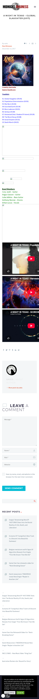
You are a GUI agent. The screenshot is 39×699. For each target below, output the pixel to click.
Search (34, 501)
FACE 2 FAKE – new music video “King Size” (17, 653)
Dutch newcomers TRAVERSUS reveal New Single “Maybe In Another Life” (20, 576)
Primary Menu (35, 6)
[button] (5, 696)
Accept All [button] (20, 693)
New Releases (7, 46)
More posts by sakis (15, 388)
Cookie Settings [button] (9, 693)
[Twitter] (6, 350)
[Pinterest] (9, 350)
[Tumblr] (12, 350)
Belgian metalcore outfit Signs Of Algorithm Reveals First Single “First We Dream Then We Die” (21, 552)
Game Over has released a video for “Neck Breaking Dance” (21, 564)
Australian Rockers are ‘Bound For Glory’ (16, 661)
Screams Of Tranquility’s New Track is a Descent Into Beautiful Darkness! (21, 538)
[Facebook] (3, 350)
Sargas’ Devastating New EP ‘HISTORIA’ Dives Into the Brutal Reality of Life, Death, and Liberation (20, 524)
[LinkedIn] (15, 350)
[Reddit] (18, 350)
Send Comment (14, 488)
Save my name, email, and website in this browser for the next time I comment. (20, 475)
